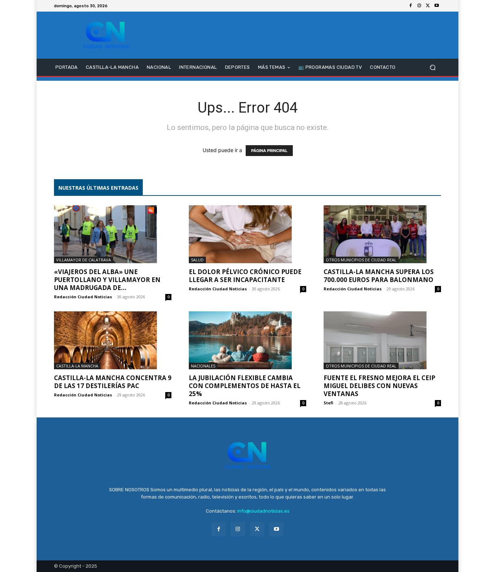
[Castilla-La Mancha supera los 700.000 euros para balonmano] (382, 234)
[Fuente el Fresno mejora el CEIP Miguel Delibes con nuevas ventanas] (382, 340)
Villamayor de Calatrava (83, 259)
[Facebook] (410, 5)
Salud (197, 259)
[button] (432, 67)
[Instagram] (419, 5)
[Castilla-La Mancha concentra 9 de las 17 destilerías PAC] (112, 340)
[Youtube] (436, 5)
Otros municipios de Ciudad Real (361, 259)
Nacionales (203, 366)
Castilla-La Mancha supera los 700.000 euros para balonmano (379, 276)
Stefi (328, 402)
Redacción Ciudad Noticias (83, 296)
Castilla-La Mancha (77, 366)
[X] (428, 5)
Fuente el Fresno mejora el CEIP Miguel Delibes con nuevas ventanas (379, 386)
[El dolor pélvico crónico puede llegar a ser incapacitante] (247, 234)
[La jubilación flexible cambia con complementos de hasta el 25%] (247, 340)
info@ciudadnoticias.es (263, 511)
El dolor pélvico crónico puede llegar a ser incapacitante (245, 276)
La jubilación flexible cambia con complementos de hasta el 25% (244, 386)
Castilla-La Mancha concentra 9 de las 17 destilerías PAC (112, 382)
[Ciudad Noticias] (106, 35)
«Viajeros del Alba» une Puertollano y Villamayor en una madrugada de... (107, 280)
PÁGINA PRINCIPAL (269, 150)
